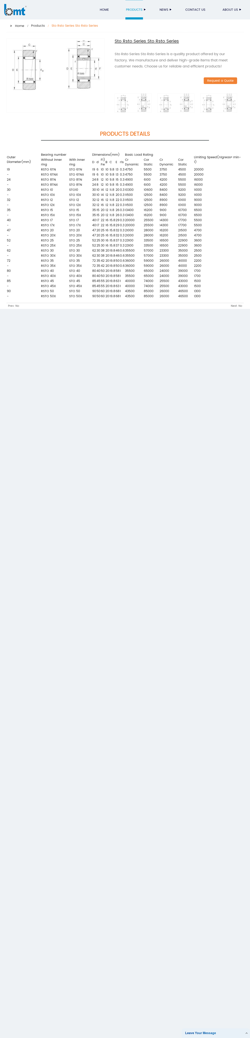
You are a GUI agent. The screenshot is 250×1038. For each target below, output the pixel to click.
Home (104, 9)
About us (230, 9)
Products (134, 9)
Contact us (195, 9)
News (164, 9)
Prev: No (13, 306)
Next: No (236, 306)
